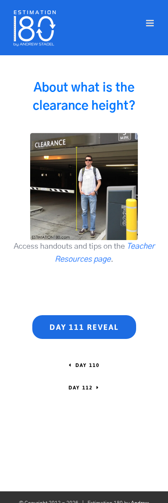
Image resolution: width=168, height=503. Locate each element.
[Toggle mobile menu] (150, 23)
